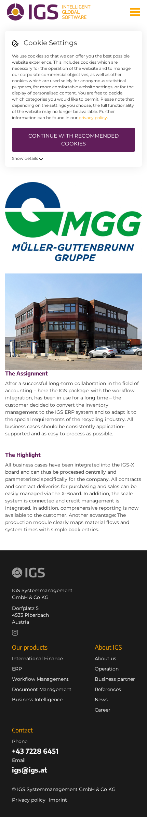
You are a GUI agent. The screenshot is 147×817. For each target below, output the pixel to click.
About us (105, 658)
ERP (17, 669)
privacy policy (93, 117)
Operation (107, 669)
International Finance (37, 658)
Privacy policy (28, 800)
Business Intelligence (37, 700)
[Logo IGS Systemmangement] (54, 12)
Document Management (41, 689)
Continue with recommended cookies (73, 139)
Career (102, 710)
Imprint (58, 800)
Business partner (115, 679)
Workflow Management (40, 679)
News (101, 700)
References (108, 689)
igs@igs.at (29, 769)
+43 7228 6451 (35, 750)
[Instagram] (17, 633)
